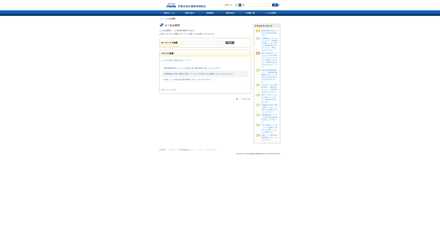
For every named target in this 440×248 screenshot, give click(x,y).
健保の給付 (189, 13)
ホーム (161, 19)
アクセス (172, 150)
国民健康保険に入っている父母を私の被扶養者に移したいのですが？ (192, 68)
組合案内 (162, 150)
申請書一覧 (250, 13)
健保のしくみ (169, 13)
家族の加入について (182, 60)
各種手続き (230, 13)
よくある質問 (270, 13)
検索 (230, 42)
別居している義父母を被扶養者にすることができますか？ (188, 79)
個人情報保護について (187, 150)
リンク (200, 150)
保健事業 (209, 13)
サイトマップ (211, 150)
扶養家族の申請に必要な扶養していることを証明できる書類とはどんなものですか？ (199, 74)
